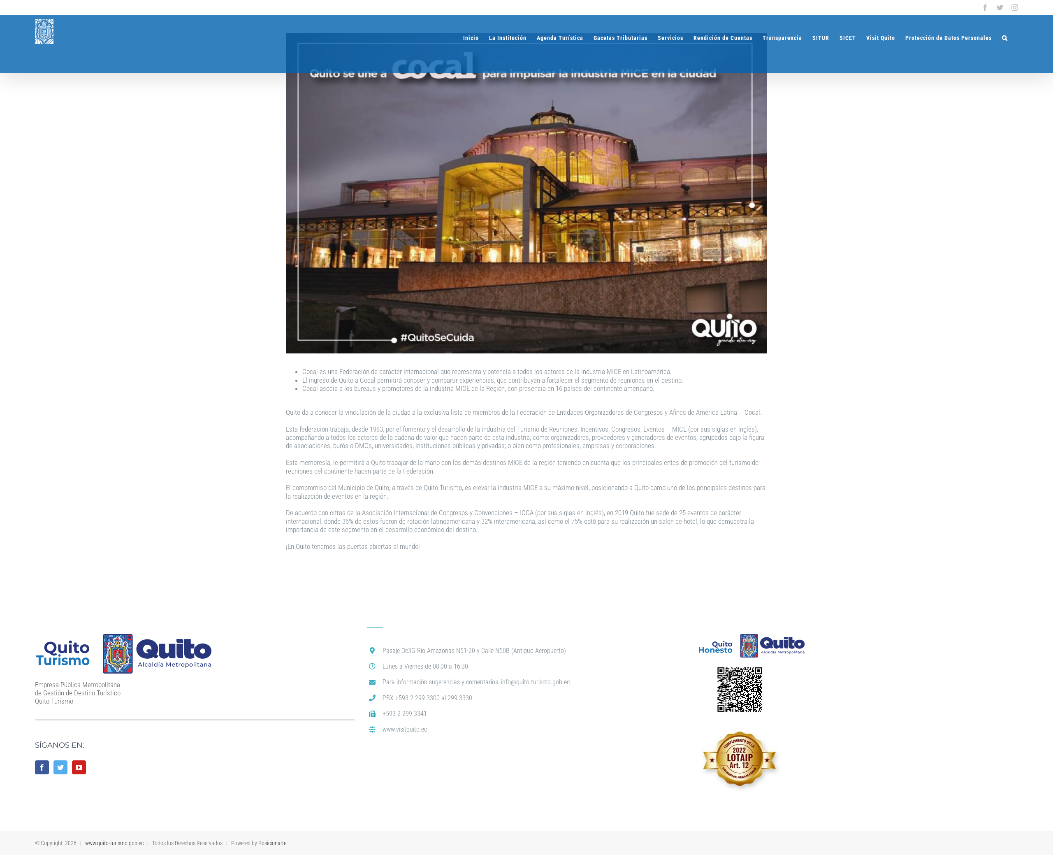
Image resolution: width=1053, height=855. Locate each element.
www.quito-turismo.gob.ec (114, 843)
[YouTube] (79, 767)
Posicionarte (272, 843)
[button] (1005, 37)
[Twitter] (60, 767)
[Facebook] (42, 767)
